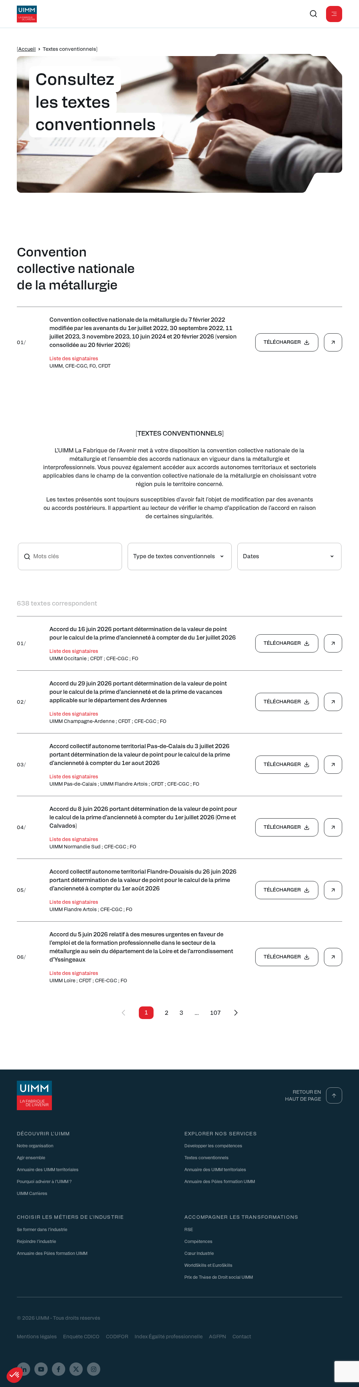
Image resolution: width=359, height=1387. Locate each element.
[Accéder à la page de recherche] (313, 14)
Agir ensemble (31, 1157)
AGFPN (217, 1336)
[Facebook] (58, 1369)
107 (215, 1012)
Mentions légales (37, 1336)
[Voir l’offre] (333, 342)
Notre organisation (35, 1145)
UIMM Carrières (32, 1193)
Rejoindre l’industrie (36, 1241)
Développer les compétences (213, 1145)
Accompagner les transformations (241, 1217)
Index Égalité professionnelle (169, 1336)
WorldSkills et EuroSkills (208, 1265)
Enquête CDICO (81, 1336)
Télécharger (282, 342)
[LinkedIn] (23, 1369)
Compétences (198, 1241)
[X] (76, 1369)
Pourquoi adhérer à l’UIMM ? (44, 1181)
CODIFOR (117, 1336)
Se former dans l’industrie (42, 1229)
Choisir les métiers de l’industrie (70, 1217)
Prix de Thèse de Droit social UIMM (218, 1277)
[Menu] (334, 14)
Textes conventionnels (206, 1157)
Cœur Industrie (199, 1253)
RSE (188, 1229)
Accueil (27, 49)
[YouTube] (41, 1369)
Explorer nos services (220, 1133)
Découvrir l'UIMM (43, 1133)
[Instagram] (93, 1369)
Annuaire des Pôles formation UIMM (219, 1181)
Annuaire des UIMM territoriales (48, 1169)
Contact (241, 1336)
